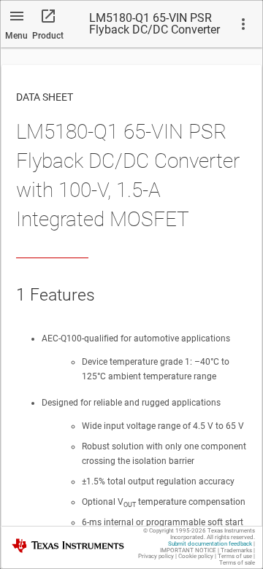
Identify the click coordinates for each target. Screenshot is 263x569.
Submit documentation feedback (210, 544)
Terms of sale (237, 563)
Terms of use (235, 556)
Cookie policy (195, 556)
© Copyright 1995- (174, 530)
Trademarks (236, 550)
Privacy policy (156, 556)
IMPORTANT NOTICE (188, 550)
